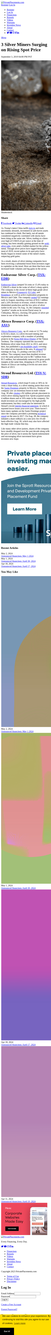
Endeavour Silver (9, 284)
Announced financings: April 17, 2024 (18, 566)
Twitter (18, 223)
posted (34, 297)
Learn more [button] (20, 1323)
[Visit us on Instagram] (14, 33)
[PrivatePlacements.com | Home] (12, 2)
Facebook (7, 223)
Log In (12, 5)
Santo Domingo (11, 388)
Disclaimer (11, 1281)
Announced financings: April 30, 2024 (18, 561)
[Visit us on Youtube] (11, 33)
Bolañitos (5, 295)
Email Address (7, 1293)
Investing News (14, 25)
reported (45, 307)
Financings (12, 15)
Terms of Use (13, 1276)
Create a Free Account (11, 1304)
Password (5, 1296)
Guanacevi (22, 292)
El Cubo (32, 292)
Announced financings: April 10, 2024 (18, 1201)
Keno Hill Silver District (25, 339)
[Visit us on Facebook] (15, 33)
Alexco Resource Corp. (11, 331)
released (39, 349)
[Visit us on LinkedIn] (18, 33)
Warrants (11, 22)
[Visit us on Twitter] (8, 33)
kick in (32, 228)
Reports (10, 17)
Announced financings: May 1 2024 (17, 556)
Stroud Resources (9, 383)
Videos (10, 20)
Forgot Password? (9, 1309)
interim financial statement (26, 406)
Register (4, 5)
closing (17, 393)
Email (38, 223)
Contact (10, 30)
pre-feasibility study (29, 346)
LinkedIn (29, 223)
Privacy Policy (13, 1279)
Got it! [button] (7, 1331)
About (9, 27)
